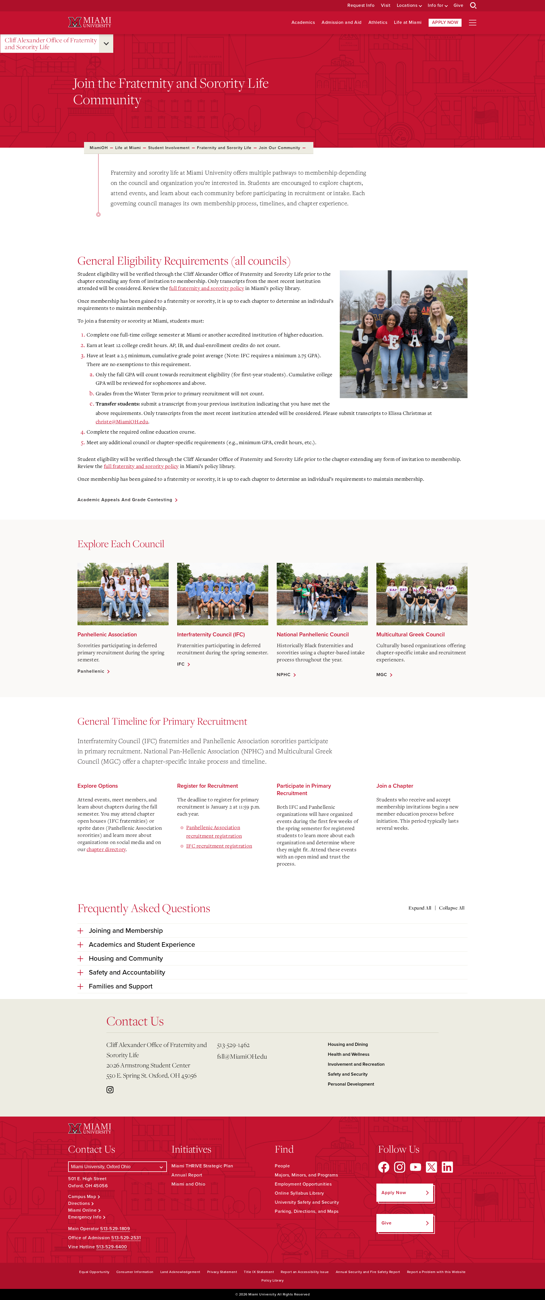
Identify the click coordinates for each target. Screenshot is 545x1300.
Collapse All (451, 908)
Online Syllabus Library (299, 1193)
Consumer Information (135, 1272)
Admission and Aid (342, 22)
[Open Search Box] (473, 5)
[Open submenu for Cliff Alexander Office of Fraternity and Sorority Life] (106, 43)
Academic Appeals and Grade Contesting (124, 500)
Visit (386, 5)
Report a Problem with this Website (436, 1272)
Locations (407, 5)
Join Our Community (279, 147)
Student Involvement (169, 147)
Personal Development (351, 1084)
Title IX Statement (259, 1272)
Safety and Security (348, 1074)
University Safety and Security (307, 1202)
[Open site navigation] (472, 22)
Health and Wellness (349, 1054)
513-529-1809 (115, 1229)
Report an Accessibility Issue (305, 1272)
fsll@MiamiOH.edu (242, 1056)
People (282, 1166)
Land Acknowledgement (180, 1272)
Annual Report (186, 1175)
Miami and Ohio (188, 1184)
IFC (181, 664)
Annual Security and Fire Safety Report (368, 1272)
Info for (435, 5)
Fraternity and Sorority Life (224, 147)
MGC (381, 675)
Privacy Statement (222, 1272)
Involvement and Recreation (356, 1064)
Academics (303, 22)
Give (458, 5)
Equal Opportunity (94, 1272)
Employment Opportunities (303, 1184)
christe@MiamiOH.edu (122, 421)
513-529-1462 (233, 1044)
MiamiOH (99, 147)
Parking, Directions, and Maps (307, 1211)
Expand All (419, 908)
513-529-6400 (111, 1247)
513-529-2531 (126, 1238)
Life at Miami (408, 22)
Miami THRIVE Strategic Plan (202, 1166)
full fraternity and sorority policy (206, 288)
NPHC (284, 675)
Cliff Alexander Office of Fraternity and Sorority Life (51, 44)
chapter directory (106, 849)
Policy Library (272, 1280)
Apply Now (445, 22)
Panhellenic (90, 671)
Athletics (377, 22)
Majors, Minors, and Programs (306, 1175)
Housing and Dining (348, 1044)
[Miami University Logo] (89, 22)
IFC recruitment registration (219, 845)
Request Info (360, 5)
